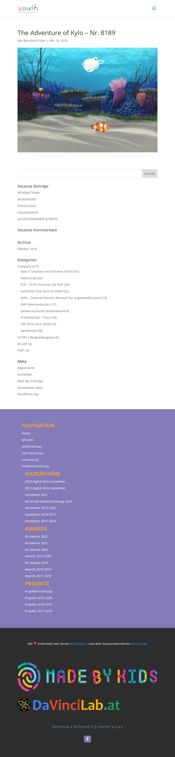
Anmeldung (30, 460)
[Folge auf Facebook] (87, 739)
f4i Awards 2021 (36, 543)
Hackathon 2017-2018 (40, 521)
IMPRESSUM (61, 727)
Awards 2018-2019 (38, 569)
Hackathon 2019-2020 (40, 508)
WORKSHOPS (27, 199)
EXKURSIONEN (28, 212)
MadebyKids (79, 644)
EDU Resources (32, 453)
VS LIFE (22, 344)
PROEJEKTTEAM (28, 193)
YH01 (21, 350)
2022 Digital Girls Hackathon (45, 488)
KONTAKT (104, 727)
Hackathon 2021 (36, 495)
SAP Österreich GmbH (36, 324)
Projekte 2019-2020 (38, 598)
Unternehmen (32, 446)
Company (24, 266)
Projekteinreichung (35, 466)
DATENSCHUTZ (83, 727)
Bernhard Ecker (34, 40)
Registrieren (26, 368)
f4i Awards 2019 (36, 563)
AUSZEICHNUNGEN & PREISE (38, 219)
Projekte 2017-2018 (38, 611)
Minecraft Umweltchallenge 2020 (48, 501)
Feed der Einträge (30, 381)
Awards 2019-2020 (38, 556)
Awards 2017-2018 (38, 576)
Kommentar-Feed (30, 388)
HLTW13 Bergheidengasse (36, 337)
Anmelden (25, 374)
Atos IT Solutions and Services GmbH (47, 271)
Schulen (27, 440)
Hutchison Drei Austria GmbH (42, 291)
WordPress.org (28, 394)
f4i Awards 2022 (36, 536)
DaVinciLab (28, 278)
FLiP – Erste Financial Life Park (42, 284)
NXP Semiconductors (35, 304)
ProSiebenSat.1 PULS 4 (37, 317)
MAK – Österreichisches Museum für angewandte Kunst (61, 298)
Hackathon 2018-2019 (40, 514)
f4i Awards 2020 (36, 550)
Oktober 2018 (27, 249)
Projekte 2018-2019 (38, 604)
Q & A (119, 727)
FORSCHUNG (27, 206)
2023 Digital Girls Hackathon (45, 481)
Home (26, 433)
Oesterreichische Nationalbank (43, 311)
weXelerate (28, 331)
